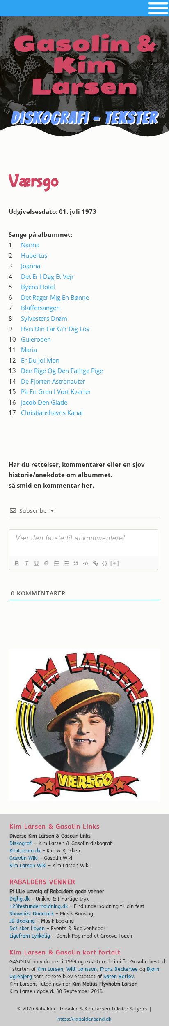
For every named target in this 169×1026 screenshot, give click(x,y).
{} (105, 563)
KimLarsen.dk (25, 851)
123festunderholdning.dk (38, 906)
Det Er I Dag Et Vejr (47, 276)
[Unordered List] (66, 563)
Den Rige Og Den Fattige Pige (62, 370)
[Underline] (36, 563)
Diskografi (20, 843)
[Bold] (16, 563)
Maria (29, 349)
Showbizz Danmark (31, 914)
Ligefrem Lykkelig (29, 936)
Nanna (30, 245)
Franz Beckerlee (119, 969)
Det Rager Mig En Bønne (55, 297)
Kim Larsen (50, 969)
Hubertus (34, 255)
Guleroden (36, 339)
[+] (114, 563)
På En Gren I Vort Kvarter (56, 391)
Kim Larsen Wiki (27, 866)
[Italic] (26, 563)
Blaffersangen (40, 307)
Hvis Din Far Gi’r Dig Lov (55, 328)
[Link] (95, 563)
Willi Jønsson (81, 969)
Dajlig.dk (19, 899)
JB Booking (22, 921)
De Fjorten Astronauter (53, 381)
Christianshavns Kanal (52, 412)
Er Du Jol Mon (40, 360)
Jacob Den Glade (44, 402)
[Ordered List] (56, 563)
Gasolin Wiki (23, 858)
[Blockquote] (75, 563)
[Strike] (46, 563)
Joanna (30, 266)
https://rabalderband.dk (84, 1018)
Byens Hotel (38, 287)
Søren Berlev (118, 977)
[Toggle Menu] (158, 8)
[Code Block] (85, 563)
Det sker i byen (27, 928)
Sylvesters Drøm (44, 318)
